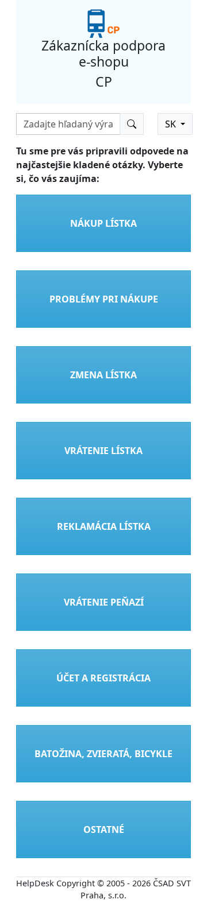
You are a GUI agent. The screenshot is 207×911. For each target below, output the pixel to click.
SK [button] (171, 124)
